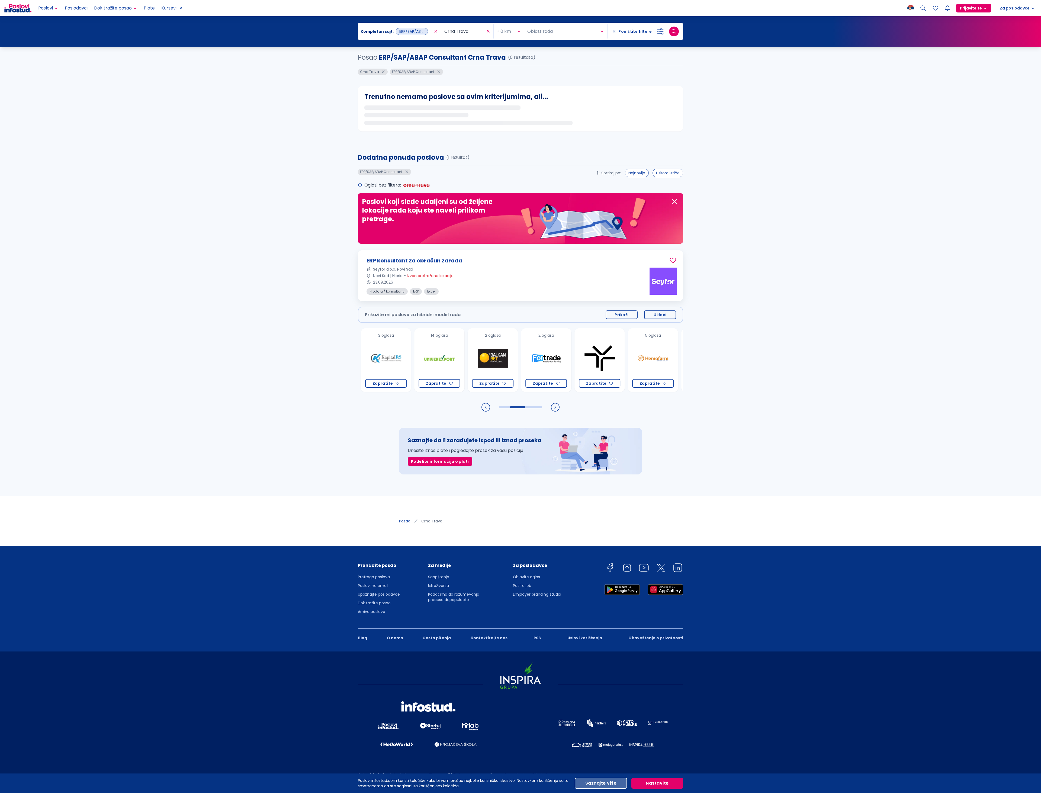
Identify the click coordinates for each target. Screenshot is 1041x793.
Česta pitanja (437, 638)
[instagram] (627, 568)
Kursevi (168, 8)
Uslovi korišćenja (584, 638)
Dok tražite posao (374, 603)
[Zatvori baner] (674, 201)
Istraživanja (438, 585)
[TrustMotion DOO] (565, 360)
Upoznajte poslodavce (379, 594)
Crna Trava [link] (431, 521)
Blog (362, 638)
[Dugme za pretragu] (674, 31)
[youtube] (643, 568)
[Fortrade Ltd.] (511, 360)
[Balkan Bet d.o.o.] (458, 360)
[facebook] (610, 568)
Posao (404, 521)
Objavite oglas (526, 577)
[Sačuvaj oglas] (673, 260)
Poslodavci (76, 8)
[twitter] (661, 568)
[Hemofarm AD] (618, 360)
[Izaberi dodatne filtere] (660, 31)
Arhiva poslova (371, 611)
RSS (537, 638)
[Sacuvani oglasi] (936, 8)
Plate (149, 8)
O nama (395, 638)
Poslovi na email (373, 585)
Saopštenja (438, 577)
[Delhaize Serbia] (672, 360)
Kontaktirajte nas (489, 638)
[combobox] (396, 31)
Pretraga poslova (374, 577)
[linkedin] (677, 568)
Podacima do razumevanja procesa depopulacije (453, 597)
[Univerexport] (405, 360)
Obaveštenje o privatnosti (655, 638)
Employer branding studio (537, 594)
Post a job (522, 585)
